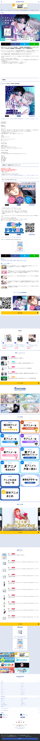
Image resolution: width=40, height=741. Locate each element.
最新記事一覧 (3, 698)
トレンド (2, 694)
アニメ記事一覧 (3, 703)
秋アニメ (2, 701)
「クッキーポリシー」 (21, 736)
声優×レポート (3, 706)
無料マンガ (22, 694)
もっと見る (20, 532)
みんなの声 (22, 686)
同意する (20, 738)
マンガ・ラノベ (3, 689)
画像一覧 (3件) (32, 234)
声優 (21, 684)
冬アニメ (22, 701)
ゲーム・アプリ (23, 689)
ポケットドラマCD (4, 260)
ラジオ (2, 686)
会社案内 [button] (2, 712)
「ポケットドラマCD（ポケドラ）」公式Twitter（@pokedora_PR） (11, 237)
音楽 (1, 691)
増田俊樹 (11, 260)
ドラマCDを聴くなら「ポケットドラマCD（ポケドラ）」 (10, 207)
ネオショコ (24, 260)
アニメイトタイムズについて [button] (5, 708)
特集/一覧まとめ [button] (3, 696)
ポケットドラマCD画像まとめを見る (20, 313)
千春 (21, 260)
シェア (19, 234)
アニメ (2, 684)
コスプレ (22, 691)
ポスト (7, 234)
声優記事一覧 (23, 703)
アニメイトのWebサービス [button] (4, 710)
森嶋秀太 (15, 260)
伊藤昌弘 (18, 260)
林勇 (8, 260)
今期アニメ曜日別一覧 (24, 698)
